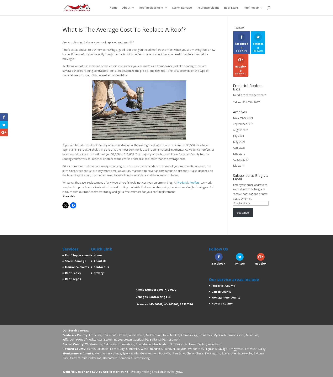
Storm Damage (182, 7)
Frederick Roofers (188, 182)
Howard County (222, 303)
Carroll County (221, 292)
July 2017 (238, 165)
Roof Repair (251, 7)
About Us (100, 261)
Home (113, 7)
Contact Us (101, 267)
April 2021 (239, 147)
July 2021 (238, 136)
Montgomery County (226, 297)
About (126, 7)
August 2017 (241, 159)
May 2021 (239, 142)
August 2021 (241, 130)
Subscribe (243, 212)
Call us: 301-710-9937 (246, 102)
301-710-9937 (167, 289)
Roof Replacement (151, 7)
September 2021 (243, 124)
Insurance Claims (208, 7)
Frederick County (223, 286)
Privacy (99, 273)
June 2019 (239, 153)
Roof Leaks (231, 7)
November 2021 (243, 118)
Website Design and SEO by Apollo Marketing (95, 372)
